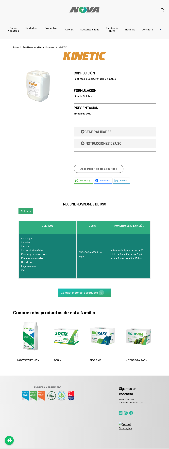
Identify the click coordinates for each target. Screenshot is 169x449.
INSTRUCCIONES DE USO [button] (102, 143)
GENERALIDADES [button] (97, 132)
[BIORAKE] (102, 336)
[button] (25, 211)
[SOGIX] (66, 336)
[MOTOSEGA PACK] (138, 336)
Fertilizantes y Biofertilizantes (38, 47)
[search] (162, 10)
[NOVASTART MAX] (30, 336)
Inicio (16, 47)
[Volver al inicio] (9, 440)
